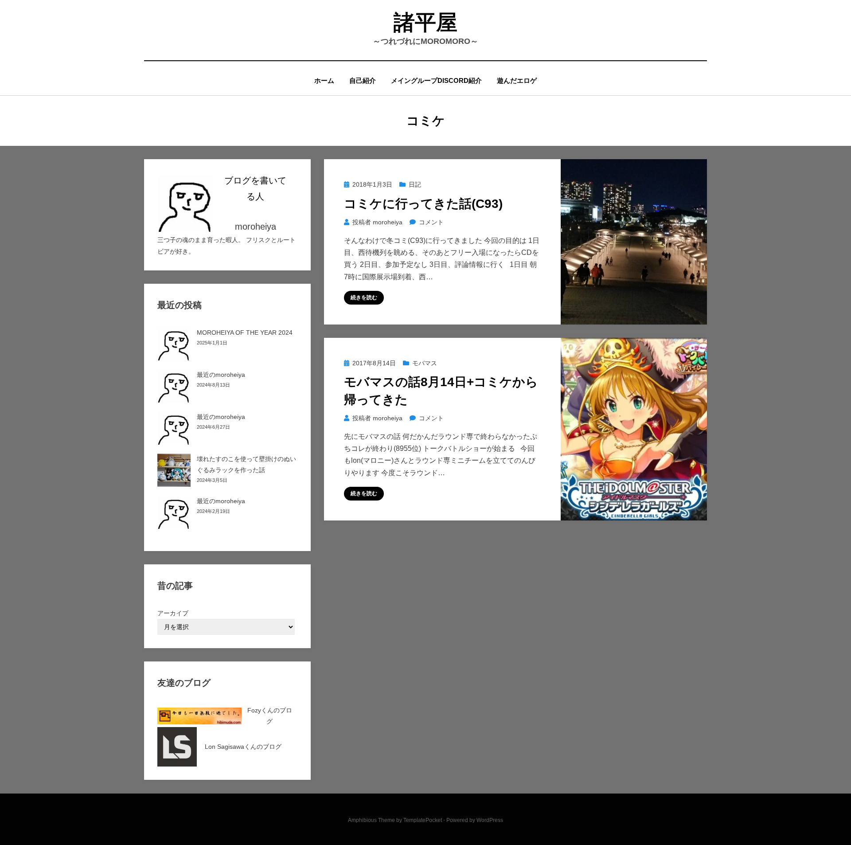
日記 (415, 184)
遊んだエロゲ (517, 80)
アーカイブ (172, 613)
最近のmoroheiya (221, 374)
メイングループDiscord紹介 (436, 80)
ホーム (324, 80)
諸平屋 (425, 22)
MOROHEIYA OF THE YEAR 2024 (245, 332)
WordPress (489, 820)
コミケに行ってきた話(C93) (423, 204)
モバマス (424, 363)
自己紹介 (362, 80)
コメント (431, 222)
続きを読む (364, 297)
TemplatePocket (422, 820)
